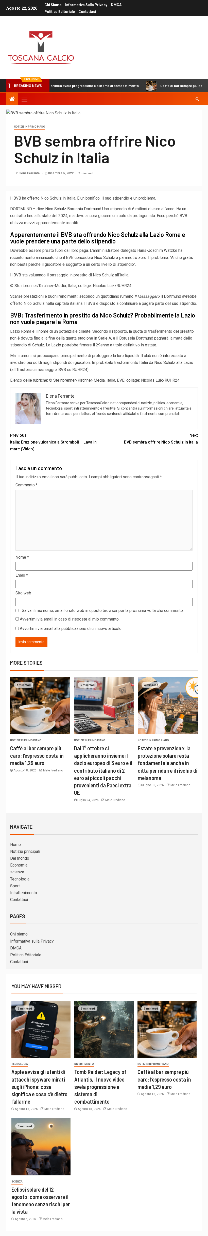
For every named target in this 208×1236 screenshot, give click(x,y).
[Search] (197, 99)
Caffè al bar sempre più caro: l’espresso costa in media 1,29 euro (37, 755)
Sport (15, 886)
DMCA (116, 5)
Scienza (17, 1181)
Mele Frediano (53, 770)
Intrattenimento (23, 892)
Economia (18, 865)
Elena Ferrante (30, 173)
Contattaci (87, 12)
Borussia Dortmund (84, 208)
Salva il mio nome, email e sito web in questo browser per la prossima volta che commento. (103, 610)
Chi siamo (53, 5)
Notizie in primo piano (29, 126)
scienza (17, 872)
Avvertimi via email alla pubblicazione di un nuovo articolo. (71, 628)
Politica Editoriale (59, 12)
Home (15, 844)
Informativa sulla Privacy (86, 5)
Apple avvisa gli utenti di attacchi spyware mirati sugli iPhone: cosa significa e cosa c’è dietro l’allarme (39, 1086)
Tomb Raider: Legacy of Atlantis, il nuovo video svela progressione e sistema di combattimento (100, 1086)
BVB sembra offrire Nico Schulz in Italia (161, 439)
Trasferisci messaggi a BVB (41, 369)
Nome (22, 557)
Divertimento (84, 1064)
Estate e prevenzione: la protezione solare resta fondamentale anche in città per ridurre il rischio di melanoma (167, 763)
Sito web (23, 593)
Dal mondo (19, 858)
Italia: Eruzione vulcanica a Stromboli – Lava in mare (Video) (53, 442)
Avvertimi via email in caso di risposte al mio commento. (69, 619)
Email (21, 575)
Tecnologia (19, 879)
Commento (26, 485)
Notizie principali (25, 851)
